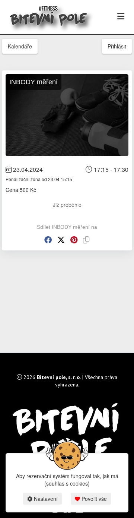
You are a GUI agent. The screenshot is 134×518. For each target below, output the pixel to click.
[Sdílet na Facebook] (48, 239)
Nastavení (45, 498)
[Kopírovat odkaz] (86, 239)
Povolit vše (93, 498)
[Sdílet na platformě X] (61, 239)
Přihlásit (117, 46)
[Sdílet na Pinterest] (73, 239)
